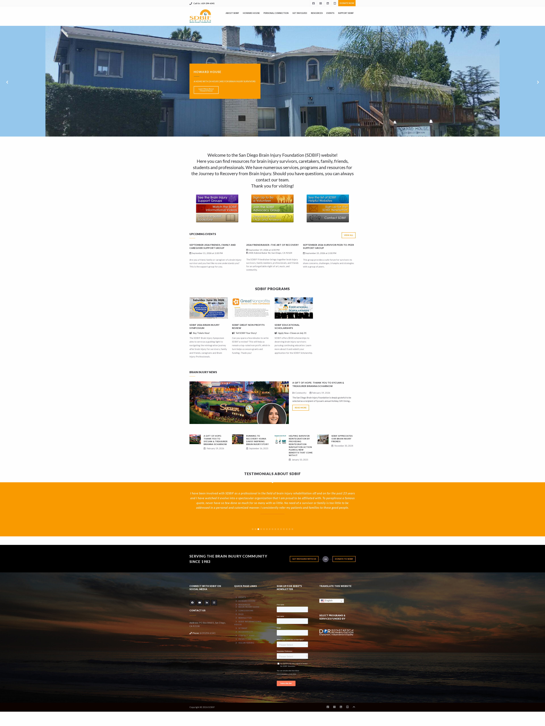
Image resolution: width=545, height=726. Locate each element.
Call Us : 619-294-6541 (203, 3)
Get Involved (299, 13)
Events (330, 13)
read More (301, 407)
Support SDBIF (346, 13)
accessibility (245, 632)
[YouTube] (334, 3)
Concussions (245, 610)
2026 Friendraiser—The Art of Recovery (272, 244)
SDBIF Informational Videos (248, 623)
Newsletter (245, 618)
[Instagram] (320, 3)
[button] (252, 529)
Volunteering (246, 643)
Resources (317, 13)
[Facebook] (313, 3)
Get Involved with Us (304, 559)
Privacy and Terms (248, 639)
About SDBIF (232, 13)
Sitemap (242, 628)
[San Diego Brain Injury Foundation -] (200, 16)
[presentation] (7, 82)
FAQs (241, 614)
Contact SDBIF (246, 635)
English (328, 600)
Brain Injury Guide (248, 607)
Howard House (251, 13)
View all (348, 235)
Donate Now (347, 3)
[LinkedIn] (327, 3)
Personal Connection (276, 13)
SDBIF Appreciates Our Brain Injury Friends (342, 439)
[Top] (354, 707)
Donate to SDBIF (344, 559)
